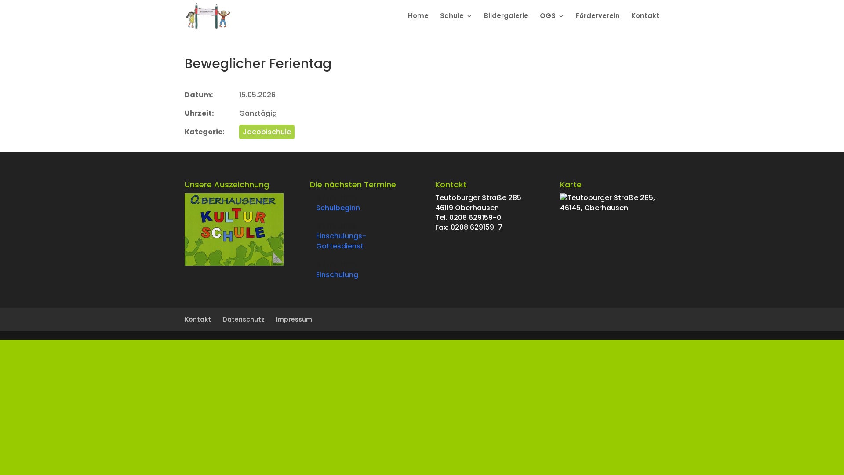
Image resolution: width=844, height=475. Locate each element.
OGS (548, 16)
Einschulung (337, 275)
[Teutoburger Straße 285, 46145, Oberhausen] (609, 208)
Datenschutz (243, 319)
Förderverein (598, 16)
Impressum (294, 319)
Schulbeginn (338, 208)
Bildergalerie (506, 16)
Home (418, 16)
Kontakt (645, 16)
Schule (452, 16)
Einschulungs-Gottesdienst (341, 241)
